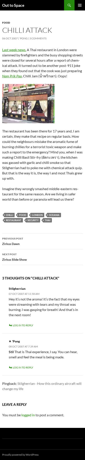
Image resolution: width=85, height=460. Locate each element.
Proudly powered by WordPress (20, 454)
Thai (47, 220)
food (22, 215)
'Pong (23, 38)
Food (6, 22)
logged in (28, 415)
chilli (9, 215)
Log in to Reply (23, 325)
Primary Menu (80, 5)
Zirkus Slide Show (14, 257)
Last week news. (14, 50)
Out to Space (13, 5)
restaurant (13, 220)
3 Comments (37, 38)
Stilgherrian (17, 288)
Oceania (54, 215)
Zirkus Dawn (12, 241)
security (33, 220)
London (37, 215)
